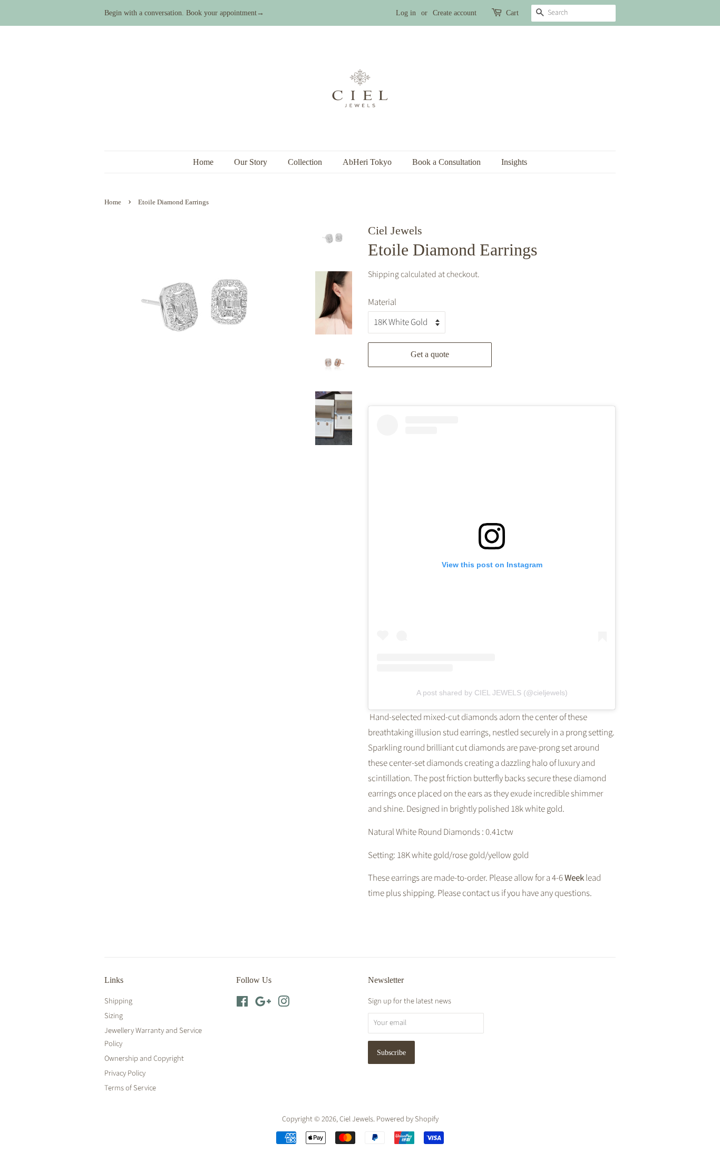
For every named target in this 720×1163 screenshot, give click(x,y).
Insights (514, 161)
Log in (406, 13)
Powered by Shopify (407, 1119)
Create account (454, 13)
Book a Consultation (446, 161)
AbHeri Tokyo (367, 161)
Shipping (383, 274)
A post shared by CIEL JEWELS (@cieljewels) (492, 692)
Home (203, 161)
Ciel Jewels (356, 1119)
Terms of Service (130, 1087)
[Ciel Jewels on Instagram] (283, 1003)
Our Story (250, 161)
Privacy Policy (124, 1073)
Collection (305, 161)
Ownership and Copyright (144, 1058)
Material (382, 302)
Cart (512, 13)
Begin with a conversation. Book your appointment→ (184, 13)
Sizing (113, 1015)
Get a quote (430, 354)
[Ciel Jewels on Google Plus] (263, 1003)
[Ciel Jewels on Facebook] (242, 1003)
